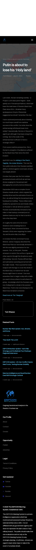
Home (4, 59)
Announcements (16, 335)
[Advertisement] (18, 18)
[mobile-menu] (32, 40)
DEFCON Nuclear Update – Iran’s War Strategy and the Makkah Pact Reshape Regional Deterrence (17, 351)
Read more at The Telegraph (13, 295)
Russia (28, 76)
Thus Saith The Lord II (10, 340)
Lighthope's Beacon (19, 344)
